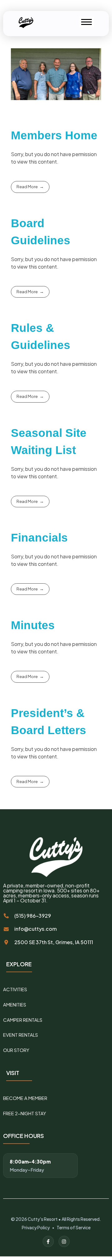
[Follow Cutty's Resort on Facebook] (48, 1241)
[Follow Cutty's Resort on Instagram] (64, 1241)
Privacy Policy (36, 1227)
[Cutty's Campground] (27, 22)
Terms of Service (74, 1227)
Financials (39, 537)
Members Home (54, 135)
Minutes (33, 625)
